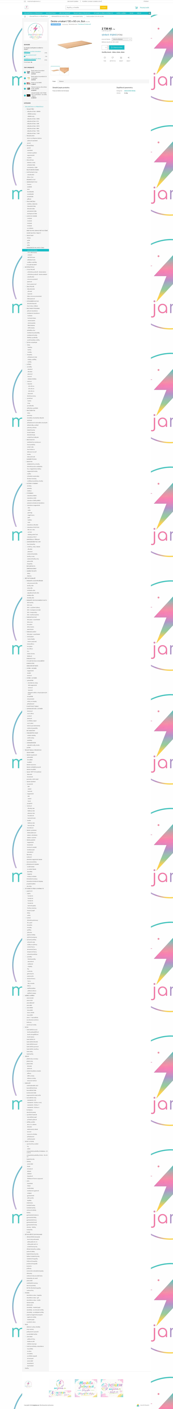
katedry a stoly (31, 163)
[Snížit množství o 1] (108, 48)
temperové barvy (32, 952)
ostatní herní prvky (32, 1247)
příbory (29, 1073)
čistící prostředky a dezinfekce (35, 1346)
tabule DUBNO (30, 752)
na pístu (29, 158)
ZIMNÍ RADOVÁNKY (31, 569)
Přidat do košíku (118, 47)
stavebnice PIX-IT (32, 537)
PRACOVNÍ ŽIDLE (31, 201)
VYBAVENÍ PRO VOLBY (32, 733)
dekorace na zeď (31, 452)
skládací (29, 1174)
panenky (29, 488)
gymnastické (30, 1196)
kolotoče (29, 1266)
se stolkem (30, 228)
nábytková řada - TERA (33, 131)
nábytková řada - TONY (33, 133)
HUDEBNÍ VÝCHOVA (32, 459)
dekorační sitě (31, 457)
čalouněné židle (31, 206)
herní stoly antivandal (33, 1239)
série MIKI (29, 1005)
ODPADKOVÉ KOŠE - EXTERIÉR (35, 709)
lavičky (29, 350)
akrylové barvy (31, 979)
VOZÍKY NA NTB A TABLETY (34, 233)
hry (28, 1146)
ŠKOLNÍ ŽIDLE (30, 146)
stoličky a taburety (32, 204)
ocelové (29, 716)
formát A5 (30, 901)
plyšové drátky (31, 935)
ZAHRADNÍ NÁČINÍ (31, 743)
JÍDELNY (27, 1056)
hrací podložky (31, 445)
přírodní (30, 291)
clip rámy (29, 886)
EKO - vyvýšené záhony (33, 607)
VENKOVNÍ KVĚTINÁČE (32, 666)
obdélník (29, 187)
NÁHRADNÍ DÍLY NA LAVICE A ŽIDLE (35, 248)
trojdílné (29, 762)
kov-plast (29, 624)
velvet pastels (31, 323)
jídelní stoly (30, 1061)
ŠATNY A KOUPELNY (32, 342)
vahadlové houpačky (32, 1259)
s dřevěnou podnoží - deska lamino (36, 272)
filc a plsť (29, 923)
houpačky (29, 564)
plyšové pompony (32, 937)
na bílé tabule (30, 867)
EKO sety (29, 605)
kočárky (29, 486)
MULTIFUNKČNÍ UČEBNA (33, 170)
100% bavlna (31, 328)
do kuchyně (30, 1358)
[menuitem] (33, 13)
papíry (29, 893)
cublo (29, 510)
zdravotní (30, 394)
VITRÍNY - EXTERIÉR (32, 678)
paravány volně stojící (33, 779)
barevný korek (32, 818)
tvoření (29, 918)
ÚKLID (26, 1324)
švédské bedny (31, 1205)
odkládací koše (31, 260)
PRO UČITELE (30, 160)
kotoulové (30, 1169)
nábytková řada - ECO (33, 121)
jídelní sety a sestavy (32, 1059)
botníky (30, 352)
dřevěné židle (31, 209)
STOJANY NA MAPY (32, 265)
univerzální (30, 1164)
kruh (28, 189)
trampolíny (30, 1230)
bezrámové (31, 816)
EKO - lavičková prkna (33, 615)
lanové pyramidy (31, 1286)
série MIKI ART (31, 1003)
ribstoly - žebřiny (31, 1227)
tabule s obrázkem (32, 835)
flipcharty (29, 855)
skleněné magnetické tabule (34, 859)
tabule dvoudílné (31, 769)
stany (28, 413)
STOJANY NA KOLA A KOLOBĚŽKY (35, 661)
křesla (29, 238)
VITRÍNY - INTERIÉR (32, 668)
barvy (29, 981)
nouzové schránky (32, 1134)
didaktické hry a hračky (33, 464)
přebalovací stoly (32, 357)
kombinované (31, 850)
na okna (29, 1351)
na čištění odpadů (32, 1356)
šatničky (30, 347)
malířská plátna (31, 988)
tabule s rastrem (31, 838)
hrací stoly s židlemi (32, 306)
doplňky (29, 1200)
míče (28, 245)
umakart (30, 255)
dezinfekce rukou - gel (33, 1298)
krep (29, 403)
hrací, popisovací (31, 284)
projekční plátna (31, 884)
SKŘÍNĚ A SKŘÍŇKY (30, 996)
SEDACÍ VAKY (30, 235)
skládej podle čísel (33, 535)
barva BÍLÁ (30, 1015)
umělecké (30, 964)
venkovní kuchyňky (32, 554)
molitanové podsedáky (33, 333)
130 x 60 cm (31, 389)
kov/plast (29, 646)
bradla (28, 1232)
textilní (29, 673)
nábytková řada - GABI (33, 124)
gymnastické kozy (32, 1220)
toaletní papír (30, 1320)
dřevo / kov (30, 177)
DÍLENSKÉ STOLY (31, 180)
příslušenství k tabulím (33, 864)
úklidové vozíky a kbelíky (33, 1327)
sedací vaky (30, 447)
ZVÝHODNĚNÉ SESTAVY (33, 301)
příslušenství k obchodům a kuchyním (37, 423)
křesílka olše (30, 598)
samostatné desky (32, 250)
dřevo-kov (30, 622)
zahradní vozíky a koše (33, 745)
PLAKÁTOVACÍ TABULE (33, 706)
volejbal (29, 1193)
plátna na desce (32, 991)
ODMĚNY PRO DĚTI (32, 571)
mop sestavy (30, 1329)
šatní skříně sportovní (33, 1047)
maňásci (29, 491)
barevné (30, 294)
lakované (29, 774)
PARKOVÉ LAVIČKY (31, 632)
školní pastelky (32, 959)
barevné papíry (32, 906)
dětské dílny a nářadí (32, 425)
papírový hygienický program (35, 1315)
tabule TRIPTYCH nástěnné (34, 772)
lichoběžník (30, 197)
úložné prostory (31, 396)
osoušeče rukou (31, 1322)
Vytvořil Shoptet (144, 1405)
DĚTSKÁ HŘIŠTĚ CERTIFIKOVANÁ (33, 1234)
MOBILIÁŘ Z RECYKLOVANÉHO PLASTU (37, 600)
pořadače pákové (32, 1120)
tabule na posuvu (31, 765)
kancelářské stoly (31, 1098)
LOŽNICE (29, 364)
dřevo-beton (30, 627)
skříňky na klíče (31, 1122)
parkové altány (31, 1251)
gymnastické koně (32, 1222)
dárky (28, 573)
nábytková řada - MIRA (33, 128)
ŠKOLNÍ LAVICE (30, 136)
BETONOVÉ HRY (31, 731)
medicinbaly (30, 1188)
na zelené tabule (31, 869)
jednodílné (30, 757)
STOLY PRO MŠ (31, 269)
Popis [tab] (54, 81)
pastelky (29, 957)
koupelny (29, 355)
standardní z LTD (31, 1100)
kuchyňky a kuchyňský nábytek (35, 418)
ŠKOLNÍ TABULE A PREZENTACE (33, 750)
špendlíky (29, 872)
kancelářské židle (31, 1090)
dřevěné (30, 372)
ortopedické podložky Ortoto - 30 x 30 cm (37, 1156)
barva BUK (30, 1010)
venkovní (29, 857)
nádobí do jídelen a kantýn (34, 1071)
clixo (29, 508)
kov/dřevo (30, 649)
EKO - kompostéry (32, 612)
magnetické (30, 671)
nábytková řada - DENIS (33, 119)
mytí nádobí (30, 1366)
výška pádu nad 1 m (32, 1244)
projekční (29, 803)
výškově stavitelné (32, 141)
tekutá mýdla (30, 1303)
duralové (30, 369)
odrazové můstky (31, 1210)
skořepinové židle (32, 214)
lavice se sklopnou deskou (34, 138)
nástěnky (29, 740)
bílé (29, 786)
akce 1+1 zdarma (31, 1124)
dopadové (30, 1176)
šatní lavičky (30, 1054)
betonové (30, 711)
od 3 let (30, 532)
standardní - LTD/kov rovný (34, 1103)
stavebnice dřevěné (32, 525)
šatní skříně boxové (32, 1044)
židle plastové (31, 299)
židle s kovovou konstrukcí (34, 296)
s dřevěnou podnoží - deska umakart (37, 274)
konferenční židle (31, 1093)
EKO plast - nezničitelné (33, 620)
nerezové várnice (32, 1081)
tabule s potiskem (32, 830)
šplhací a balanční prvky (33, 1256)
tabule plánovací (31, 833)
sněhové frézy (31, 1339)
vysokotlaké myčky (32, 1334)
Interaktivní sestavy (32, 879)
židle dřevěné (31, 289)
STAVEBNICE (30, 493)
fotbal (28, 1186)
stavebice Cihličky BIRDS (33, 500)
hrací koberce (31, 449)
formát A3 (30, 896)
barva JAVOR (30, 1013)
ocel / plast (30, 723)
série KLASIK (30, 998)
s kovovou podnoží (32, 279)
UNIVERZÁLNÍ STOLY (32, 182)
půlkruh (29, 199)
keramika (29, 925)
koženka (30, 316)
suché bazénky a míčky (33, 340)
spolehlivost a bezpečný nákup (32, 59)
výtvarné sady (31, 942)
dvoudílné (30, 760)
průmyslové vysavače (33, 1332)
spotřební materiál (32, 1115)
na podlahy (30, 1349)
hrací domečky (31, 544)
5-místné (29, 226)
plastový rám (31, 813)
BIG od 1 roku (31, 530)
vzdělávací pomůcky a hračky (35, 481)
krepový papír (31, 911)
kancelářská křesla (32, 1088)
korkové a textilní (32, 847)
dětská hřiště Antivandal (33, 1237)
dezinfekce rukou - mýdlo (34, 1300)
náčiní (28, 1149)
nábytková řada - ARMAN (33, 111)
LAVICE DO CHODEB (32, 216)
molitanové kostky (32, 335)
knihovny (29, 1022)
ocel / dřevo (30, 714)
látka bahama (31, 325)
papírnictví (29, 891)
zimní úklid (29, 1337)
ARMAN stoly (31, 116)
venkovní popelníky (32, 728)
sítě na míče (30, 1198)
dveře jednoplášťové (33, 1032)
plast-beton (30, 629)
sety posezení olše (32, 583)
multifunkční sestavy (32, 1283)
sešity (29, 915)
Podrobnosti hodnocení (84, 24)
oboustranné (30, 699)
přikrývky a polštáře (32, 408)
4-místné (29, 223)
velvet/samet (31, 321)
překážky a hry (31, 330)
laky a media (31, 983)
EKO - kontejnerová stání (34, 610)
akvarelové (31, 962)
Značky (27, 1368)
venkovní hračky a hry (33, 559)
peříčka (29, 930)
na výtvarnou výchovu (33, 1020)
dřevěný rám (31, 808)
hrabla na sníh (31, 1341)
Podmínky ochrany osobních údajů (92, 1)
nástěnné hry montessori (34, 442)
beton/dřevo (30, 644)
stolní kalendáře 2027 (32, 1086)
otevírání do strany (33, 683)
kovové (30, 376)
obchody (29, 420)
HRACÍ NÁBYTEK (31, 410)
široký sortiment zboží (30, 55)
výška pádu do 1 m (32, 1242)
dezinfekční (30, 1363)
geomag (30, 513)
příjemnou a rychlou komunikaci (32, 51)
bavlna (29, 401)
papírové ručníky (31, 1317)
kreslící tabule (31, 432)
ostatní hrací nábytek (33, 437)
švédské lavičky (31, 1208)
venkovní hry (30, 1290)
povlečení (30, 398)
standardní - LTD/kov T (33, 1105)
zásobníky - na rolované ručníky (35, 1310)
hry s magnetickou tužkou (34, 469)
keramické (30, 777)
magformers (31, 515)
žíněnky (29, 1161)
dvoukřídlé (30, 696)
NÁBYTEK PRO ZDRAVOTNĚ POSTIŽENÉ (37, 231)
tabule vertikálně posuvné (34, 767)
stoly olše (30, 588)
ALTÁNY (29, 748)
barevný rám (31, 825)
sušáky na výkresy (32, 945)
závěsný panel (31, 1139)
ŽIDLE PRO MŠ (30, 287)
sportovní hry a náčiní (32, 1144)
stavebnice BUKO (32, 496)
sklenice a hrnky (31, 1078)
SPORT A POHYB (29, 1141)
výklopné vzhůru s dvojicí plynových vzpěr (37, 693)
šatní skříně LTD (31, 1039)
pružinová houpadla (32, 1264)
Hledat (103, 7)
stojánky (30, 966)
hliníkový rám (31, 811)
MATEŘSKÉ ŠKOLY (29, 267)
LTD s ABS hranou (32, 253)
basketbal (30, 1183)
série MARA (30, 1008)
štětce (29, 986)
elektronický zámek (32, 1129)
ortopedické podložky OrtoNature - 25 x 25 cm (37, 1152)
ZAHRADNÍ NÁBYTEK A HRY (34, 542)
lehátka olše (30, 595)
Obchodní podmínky (72, 1)
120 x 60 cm (31, 386)
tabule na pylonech (32, 755)
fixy (28, 969)
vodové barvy (31, 947)
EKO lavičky (30, 603)
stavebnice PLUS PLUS (33, 527)
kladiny (29, 1213)
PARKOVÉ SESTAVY (32, 617)
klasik (28, 1166)
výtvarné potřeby (31, 940)
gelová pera (30, 974)
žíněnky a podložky (32, 338)
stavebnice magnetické (33, 505)
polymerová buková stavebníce (35, 503)
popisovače (30, 976)
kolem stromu (31, 654)
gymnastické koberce (33, 1215)
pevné (29, 143)
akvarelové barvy (32, 949)
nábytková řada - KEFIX (33, 126)
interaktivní (30, 852)
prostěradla (30, 406)
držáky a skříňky (32, 359)
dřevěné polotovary (32, 920)
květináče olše (31, 590)
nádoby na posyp (32, 1344)
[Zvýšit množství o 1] (108, 46)
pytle (28, 240)
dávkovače (30, 1305)
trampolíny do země (32, 1278)
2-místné (29, 218)
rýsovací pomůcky (32, 862)
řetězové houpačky (32, 1261)
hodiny (29, 454)
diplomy (29, 576)
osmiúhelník (30, 194)
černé (29, 801)
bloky (28, 913)
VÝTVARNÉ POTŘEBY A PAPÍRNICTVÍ (34, 889)
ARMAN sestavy (32, 114)
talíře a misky (30, 1076)
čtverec (29, 184)
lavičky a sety (31, 556)
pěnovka (29, 932)
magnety (29, 874)
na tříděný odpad (31, 721)
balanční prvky (31, 430)
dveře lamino (30, 1037)
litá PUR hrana (31, 257)
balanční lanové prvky (32, 1254)
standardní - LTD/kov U (33, 1107)
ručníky (30, 362)
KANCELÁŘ (27, 1083)
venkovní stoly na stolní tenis (34, 1276)
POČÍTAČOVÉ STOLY (32, 172)
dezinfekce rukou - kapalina (34, 1295)
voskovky (29, 971)
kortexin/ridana (32, 318)
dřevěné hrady (31, 435)
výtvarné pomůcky (32, 954)
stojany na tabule (31, 876)
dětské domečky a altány (33, 1249)
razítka (29, 474)
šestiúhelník (30, 192)
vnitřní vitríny (30, 738)
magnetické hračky (32, 471)
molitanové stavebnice (33, 313)
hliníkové (29, 656)
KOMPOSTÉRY (30, 663)
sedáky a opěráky (32, 262)
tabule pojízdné (31, 840)
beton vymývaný (32, 641)
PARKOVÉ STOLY (31, 659)
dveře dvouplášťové (32, 1034)
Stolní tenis (30, 1203)
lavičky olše (30, 586)
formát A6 (30, 903)
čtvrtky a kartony (31, 908)
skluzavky (29, 1273)
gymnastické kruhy (32, 1225)
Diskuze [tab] (61, 81)
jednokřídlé (30, 680)
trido (29, 522)
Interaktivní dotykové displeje (35, 881)
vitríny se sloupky (32, 701)
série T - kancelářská (32, 1017)
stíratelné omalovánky (33, 476)
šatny (28, 345)
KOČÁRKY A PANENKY (32, 483)
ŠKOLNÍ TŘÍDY (30, 109)
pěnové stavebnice (32, 311)
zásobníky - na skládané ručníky (35, 1312)
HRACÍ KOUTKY (31, 440)
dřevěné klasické (32, 304)
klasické (30, 384)
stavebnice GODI (31, 498)
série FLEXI (30, 1000)
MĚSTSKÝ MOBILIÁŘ (30, 578)
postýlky (29, 367)
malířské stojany (31, 993)
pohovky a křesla (31, 428)
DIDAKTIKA (29, 462)
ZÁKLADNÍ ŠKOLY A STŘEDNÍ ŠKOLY (34, 107)
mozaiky (29, 927)
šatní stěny (30, 1052)
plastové (29, 282)
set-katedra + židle (32, 167)
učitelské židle (31, 165)
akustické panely (31, 1112)
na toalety (30, 1354)
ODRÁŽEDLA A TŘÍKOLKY (33, 539)
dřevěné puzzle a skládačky (34, 466)
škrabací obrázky (32, 479)
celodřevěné (30, 175)
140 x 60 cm (31, 391)
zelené (29, 789)
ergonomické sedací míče (34, 1095)
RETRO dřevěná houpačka (34, 1288)
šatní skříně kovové (32, 1030)
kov (28, 651)
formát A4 (30, 898)
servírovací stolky (31, 1025)
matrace (29, 381)
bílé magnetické (32, 685)
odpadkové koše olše (33, 593)
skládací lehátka (32, 379)
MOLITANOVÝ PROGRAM (33, 308)
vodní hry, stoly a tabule (33, 547)
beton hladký (31, 639)
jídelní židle (30, 1064)
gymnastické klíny (31, 1217)
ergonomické (30, 155)
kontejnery (30, 1110)
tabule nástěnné (31, 782)
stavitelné (30, 150)
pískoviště (30, 561)
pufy (28, 243)
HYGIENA (27, 1293)
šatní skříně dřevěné (32, 1042)
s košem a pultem (32, 153)
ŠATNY (26, 1027)
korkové (29, 676)
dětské (29, 1171)
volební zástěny (31, 735)
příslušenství (30, 704)
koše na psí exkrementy (33, 726)
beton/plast (30, 637)
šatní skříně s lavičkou (33, 1049)
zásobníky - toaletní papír (33, 1307)
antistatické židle (32, 211)
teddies (30, 520)
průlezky (29, 1268)
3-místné (29, 221)
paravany (29, 415)
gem (29, 517)
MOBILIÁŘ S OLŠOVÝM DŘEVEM (35, 581)
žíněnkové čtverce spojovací (35, 1179)
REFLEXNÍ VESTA (31, 566)
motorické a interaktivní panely (35, 1271)
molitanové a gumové (33, 1191)
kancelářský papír (32, 1117)
